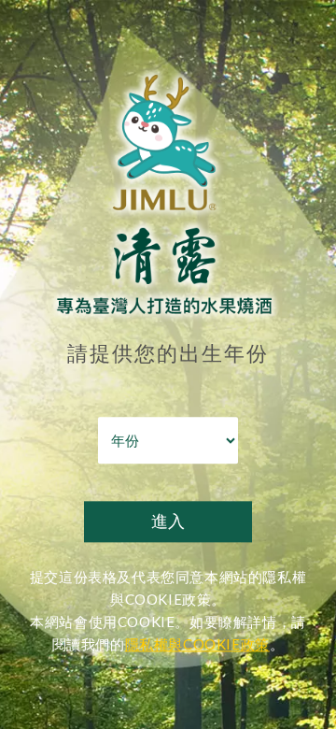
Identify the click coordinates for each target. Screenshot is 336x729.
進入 (168, 521)
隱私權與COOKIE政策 (197, 644)
